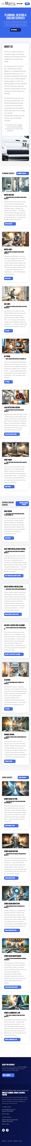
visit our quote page (8, 1069)
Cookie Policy (16, 1141)
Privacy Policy (9, 1141)
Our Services (14, 30)
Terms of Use (4, 1141)
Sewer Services (22, 777)
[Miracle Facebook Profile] (7, 1130)
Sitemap (20, 1141)
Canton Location (7, 1107)
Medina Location (7, 1117)
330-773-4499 (19, 4)
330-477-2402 (5, 1114)
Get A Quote (7, 1075)
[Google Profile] (3, 1130)
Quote (27, 4)
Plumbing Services (21, 173)
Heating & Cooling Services (23, 503)
